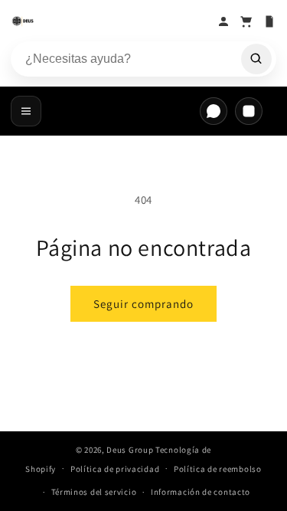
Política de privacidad (114, 469)
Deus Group (129, 449)
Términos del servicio (94, 491)
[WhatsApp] (213, 111)
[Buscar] (256, 59)
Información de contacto (200, 491)
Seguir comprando (143, 303)
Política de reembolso (218, 469)
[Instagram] (249, 111)
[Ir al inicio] (110, 21)
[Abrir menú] (26, 111)
